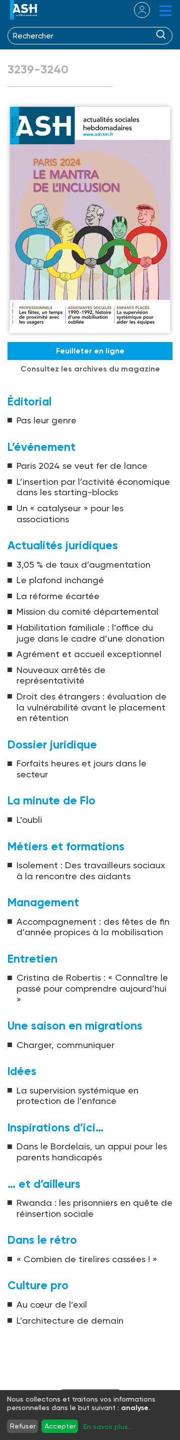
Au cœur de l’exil (51, 1304)
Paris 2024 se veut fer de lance (82, 465)
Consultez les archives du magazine (90, 368)
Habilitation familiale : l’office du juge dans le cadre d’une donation (90, 633)
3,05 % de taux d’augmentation (83, 564)
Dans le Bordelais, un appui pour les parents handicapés (91, 1151)
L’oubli (29, 819)
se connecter (136, 10)
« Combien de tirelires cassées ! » (86, 1259)
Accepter (60, 1426)
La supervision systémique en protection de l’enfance (77, 1095)
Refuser (23, 1426)
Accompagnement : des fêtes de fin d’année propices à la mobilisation (93, 927)
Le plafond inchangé (60, 580)
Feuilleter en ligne (90, 351)
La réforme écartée (58, 596)
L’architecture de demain (70, 1320)
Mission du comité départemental (87, 611)
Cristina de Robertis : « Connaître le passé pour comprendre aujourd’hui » (92, 988)
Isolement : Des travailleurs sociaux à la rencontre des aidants (90, 870)
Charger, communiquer (65, 1045)
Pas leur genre (46, 420)
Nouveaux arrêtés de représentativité (61, 675)
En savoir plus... (108, 1427)
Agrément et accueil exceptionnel (89, 654)
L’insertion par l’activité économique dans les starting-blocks (93, 487)
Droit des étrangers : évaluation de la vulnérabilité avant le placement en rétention (91, 707)
